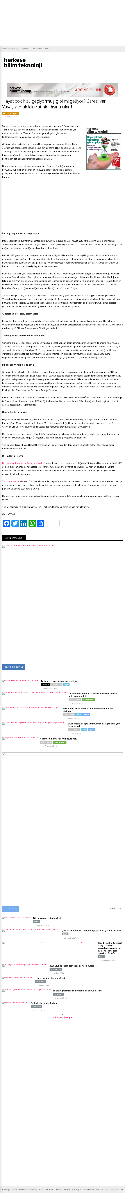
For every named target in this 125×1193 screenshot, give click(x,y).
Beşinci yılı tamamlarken (44, 1003)
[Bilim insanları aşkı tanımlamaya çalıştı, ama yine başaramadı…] (34, 722)
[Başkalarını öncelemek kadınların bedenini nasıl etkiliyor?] (31, 707)
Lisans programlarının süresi (50, 978)
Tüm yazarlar (115, 908)
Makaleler (45, 685)
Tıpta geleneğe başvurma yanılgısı (59, 681)
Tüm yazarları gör (62, 1017)
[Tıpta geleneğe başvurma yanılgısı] (20, 679)
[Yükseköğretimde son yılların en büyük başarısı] (26, 989)
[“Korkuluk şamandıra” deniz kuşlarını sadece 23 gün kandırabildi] (34, 692)
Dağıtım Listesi (117, 1189)
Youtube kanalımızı (11, 481)
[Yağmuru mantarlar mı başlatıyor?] (20, 737)
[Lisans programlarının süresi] (17, 977)
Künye (58, 1189)
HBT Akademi (38, 49)
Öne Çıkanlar (56, 685)
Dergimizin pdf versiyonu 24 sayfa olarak (22, 463)
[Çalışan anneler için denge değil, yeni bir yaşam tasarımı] (30, 929)
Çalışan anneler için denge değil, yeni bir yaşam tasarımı (91, 930)
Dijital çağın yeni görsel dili (47, 918)
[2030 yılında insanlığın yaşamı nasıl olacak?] (24, 964)
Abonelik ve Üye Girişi (10, 49)
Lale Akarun (40, 982)
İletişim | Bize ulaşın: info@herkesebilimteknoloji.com (85, 1189)
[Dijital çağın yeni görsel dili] (16, 916)
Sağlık (66, 685)
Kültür (36, 922)
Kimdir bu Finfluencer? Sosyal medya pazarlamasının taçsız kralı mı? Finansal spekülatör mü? (110, 948)
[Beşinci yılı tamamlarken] (15, 1001)
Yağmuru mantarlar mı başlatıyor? (58, 738)
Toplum (86, 715)
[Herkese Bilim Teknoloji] (23, 69)
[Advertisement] (62, 23)
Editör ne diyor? (10, 113)
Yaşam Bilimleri (89, 700)
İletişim (47, 49)
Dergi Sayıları (25, 49)
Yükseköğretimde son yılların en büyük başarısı (78, 990)
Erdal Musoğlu (55, 969)
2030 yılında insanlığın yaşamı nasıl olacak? (72, 965)
